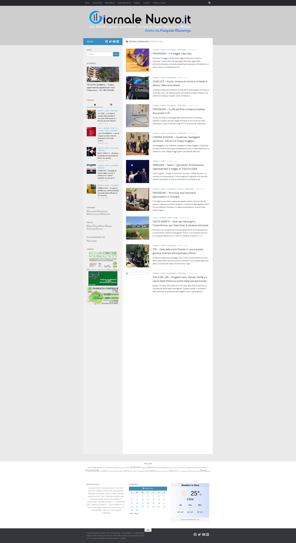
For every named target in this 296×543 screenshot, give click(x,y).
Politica (180, 189)
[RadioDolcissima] (93, 214)
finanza (197, 468)
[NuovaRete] (92, 211)
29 (132, 510)
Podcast (137, 3)
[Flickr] (117, 41)
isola (115, 471)
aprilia (99, 467)
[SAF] (102, 285)
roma (189, 471)
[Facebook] (106, 41)
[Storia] (91, 229)
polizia (153, 470)
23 (137, 507)
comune (165, 467)
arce (103, 467)
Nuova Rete (97, 3)
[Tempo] (99, 229)
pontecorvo (159, 471)
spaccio (208, 471)
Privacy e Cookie (159, 3)
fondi (202, 467)
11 (148, 500)
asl (119, 467)
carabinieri (135, 467)
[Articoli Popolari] (95, 104)
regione (173, 470)
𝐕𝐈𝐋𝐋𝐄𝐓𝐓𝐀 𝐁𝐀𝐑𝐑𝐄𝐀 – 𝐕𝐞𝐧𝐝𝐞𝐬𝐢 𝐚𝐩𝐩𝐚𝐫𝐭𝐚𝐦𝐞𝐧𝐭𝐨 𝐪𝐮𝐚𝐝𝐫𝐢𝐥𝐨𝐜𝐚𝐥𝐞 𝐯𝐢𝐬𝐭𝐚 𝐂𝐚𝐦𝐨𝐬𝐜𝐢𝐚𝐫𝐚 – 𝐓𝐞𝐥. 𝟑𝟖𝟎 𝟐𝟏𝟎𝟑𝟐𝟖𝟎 (101, 87)
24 (142, 507)
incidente (111, 471)
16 (137, 503)
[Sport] (96, 226)
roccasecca (184, 471)
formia (206, 467)
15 (132, 503)
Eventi (163, 50)
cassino (150, 467)
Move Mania (110, 3)
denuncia (184, 467)
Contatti (146, 3)
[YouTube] (114, 41)
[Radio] (90, 226)
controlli (171, 467)
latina (126, 470)
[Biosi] (116, 270)
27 (159, 507)
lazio (134, 471)
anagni (94, 467)
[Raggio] (108, 226)
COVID (179, 467)
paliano (147, 471)
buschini (122, 467)
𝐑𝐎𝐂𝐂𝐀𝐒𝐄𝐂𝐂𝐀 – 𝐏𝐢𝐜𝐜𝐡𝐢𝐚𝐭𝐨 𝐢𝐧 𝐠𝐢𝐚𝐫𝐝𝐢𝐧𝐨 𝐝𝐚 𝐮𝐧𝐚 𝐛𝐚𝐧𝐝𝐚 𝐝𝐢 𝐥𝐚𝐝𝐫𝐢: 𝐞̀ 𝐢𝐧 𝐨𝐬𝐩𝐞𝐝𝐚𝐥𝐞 (108, 155)
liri (137, 471)
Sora (203, 470)
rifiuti (178, 471)
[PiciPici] (102, 267)
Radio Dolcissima (124, 3)
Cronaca (156, 50)
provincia (166, 471)
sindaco (197, 471)
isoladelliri (121, 471)
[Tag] (111, 104)
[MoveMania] (102, 211)
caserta (143, 467)
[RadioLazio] (105, 214)
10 (142, 500)
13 (159, 500)
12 (153, 500)
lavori (131, 471)
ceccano (158, 467)
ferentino (191, 468)
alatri (89, 468)
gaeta (105, 471)
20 (159, 503)
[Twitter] (110, 41)
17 (142, 503)
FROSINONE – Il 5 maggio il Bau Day (172, 53)
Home (87, 3)
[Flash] (102, 226)
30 (137, 510)
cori (175, 468)
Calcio (155, 218)
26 (153, 507)
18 (148, 503)
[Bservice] (103, 304)
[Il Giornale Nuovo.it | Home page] (140, 22)
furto (100, 471)
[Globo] (110, 270)
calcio (127, 468)
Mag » (136, 513)
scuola (193, 471)
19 (153, 503)
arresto (115, 467)
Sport (176, 218)
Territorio (181, 50)
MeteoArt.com (194, 519)
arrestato (108, 467)
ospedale (141, 471)
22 (132, 507)
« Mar (131, 513)
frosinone (92, 470)
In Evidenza (171, 50)
